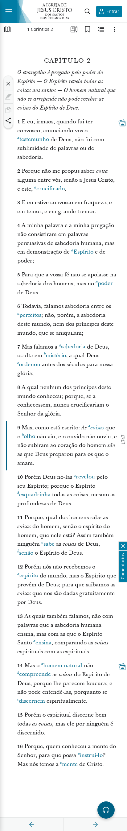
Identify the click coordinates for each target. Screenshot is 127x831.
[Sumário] (7, 29)
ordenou (29, 364)
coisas (97, 428)
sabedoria (73, 347)
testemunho (34, 139)
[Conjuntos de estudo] (74, 29)
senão (26, 553)
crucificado (50, 189)
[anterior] (32, 824)
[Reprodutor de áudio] (106, 810)
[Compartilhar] (8, 121)
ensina (43, 643)
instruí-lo (91, 755)
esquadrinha (35, 494)
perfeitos (30, 315)
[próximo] (95, 824)
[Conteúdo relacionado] (101, 29)
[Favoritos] (87, 29)
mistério (56, 355)
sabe (49, 544)
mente (70, 764)
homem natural (62, 665)
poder (105, 283)
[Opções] (115, 29)
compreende (35, 674)
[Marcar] (8, 97)
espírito (28, 576)
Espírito (83, 252)
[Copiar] (8, 110)
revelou (85, 477)
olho (29, 436)
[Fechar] (8, 84)
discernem (32, 701)
